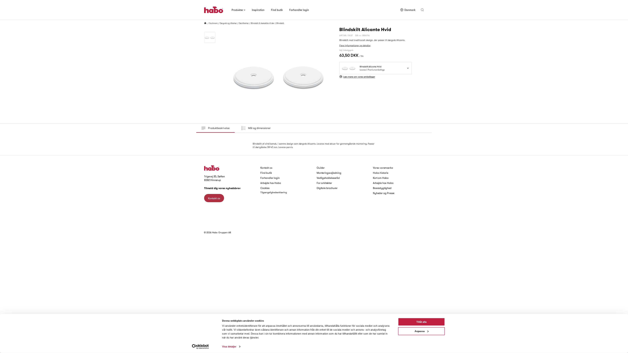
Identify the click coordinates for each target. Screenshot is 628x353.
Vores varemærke (383, 167)
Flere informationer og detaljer (355, 45)
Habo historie (380, 172)
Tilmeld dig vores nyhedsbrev (222, 188)
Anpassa (420, 331)
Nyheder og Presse (383, 193)
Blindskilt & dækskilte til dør (262, 23)
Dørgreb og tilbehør (228, 23)
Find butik (277, 9)
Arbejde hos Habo (270, 183)
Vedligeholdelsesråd (328, 177)
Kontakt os (214, 198)
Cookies (265, 188)
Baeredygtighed (382, 188)
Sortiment (213, 23)
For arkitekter (324, 183)
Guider (321, 167)
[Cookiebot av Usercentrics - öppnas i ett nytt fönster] (200, 346)
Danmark (409, 9)
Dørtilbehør (244, 23)
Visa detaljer (229, 346)
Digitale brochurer (327, 188)
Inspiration (258, 9)
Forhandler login (299, 9)
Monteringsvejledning (329, 172)
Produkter (238, 9)
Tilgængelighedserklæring (273, 192)
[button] (422, 9)
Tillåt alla (421, 321)
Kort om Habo (381, 177)
